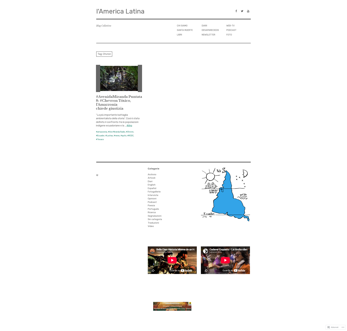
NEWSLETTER (208, 34)
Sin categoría (155, 219)
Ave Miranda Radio (117, 132)
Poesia (151, 205)
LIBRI (179, 34)
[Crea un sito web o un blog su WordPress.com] (97, 175)
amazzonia (102, 132)
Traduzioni (153, 222)
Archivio (152, 174)
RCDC (131, 136)
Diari (150, 181)
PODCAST (231, 30)
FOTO (229, 34)
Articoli (151, 177)
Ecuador (101, 136)
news (117, 136)
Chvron (130, 132)
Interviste (153, 195)
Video (151, 226)
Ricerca (152, 212)
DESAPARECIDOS (210, 30)
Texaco (100, 139)
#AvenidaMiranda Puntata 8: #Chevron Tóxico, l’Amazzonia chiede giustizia (119, 102)
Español (152, 188)
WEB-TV (230, 25)
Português (153, 209)
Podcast (152, 202)
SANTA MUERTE (185, 30)
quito (124, 136)
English (151, 184)
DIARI (204, 25)
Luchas (110, 136)
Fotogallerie (154, 191)
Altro (129, 125)
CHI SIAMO (182, 25)
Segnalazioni (154, 215)
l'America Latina (120, 11)
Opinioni (152, 198)
